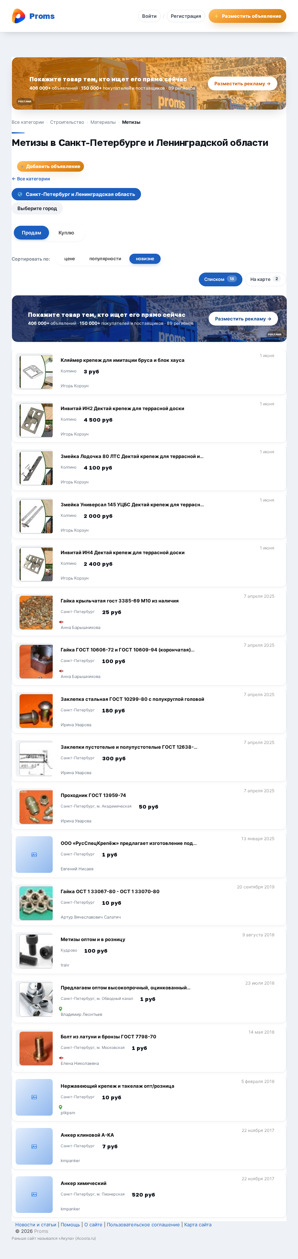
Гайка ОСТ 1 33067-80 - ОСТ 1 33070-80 (110, 891)
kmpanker (70, 1161)
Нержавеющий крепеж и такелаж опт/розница (117, 1086)
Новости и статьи (35, 1224)
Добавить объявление (50, 166)
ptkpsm (68, 1113)
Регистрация (186, 16)
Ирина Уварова (76, 725)
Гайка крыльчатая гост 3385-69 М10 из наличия (120, 601)
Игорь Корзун (75, 386)
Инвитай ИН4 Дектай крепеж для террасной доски (123, 552)
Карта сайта (198, 1224)
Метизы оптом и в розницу (93, 939)
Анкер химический (83, 1183)
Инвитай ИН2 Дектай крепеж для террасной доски (122, 408)
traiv (65, 965)
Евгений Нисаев (77, 869)
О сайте (93, 1224)
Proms (41, 1231)
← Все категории (31, 178)
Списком (219, 279)
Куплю (66, 233)
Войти (149, 16)
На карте (264, 279)
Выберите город (37, 208)
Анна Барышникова (80, 628)
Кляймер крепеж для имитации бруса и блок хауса (123, 360)
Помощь (70, 1224)
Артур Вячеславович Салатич (91, 917)
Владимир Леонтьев (81, 1015)
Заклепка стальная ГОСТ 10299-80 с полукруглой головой (132, 699)
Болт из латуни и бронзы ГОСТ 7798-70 (108, 1036)
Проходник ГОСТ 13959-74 (93, 795)
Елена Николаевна (80, 1064)
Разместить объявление (251, 16)
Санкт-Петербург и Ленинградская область (80, 194)
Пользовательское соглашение (143, 1224)
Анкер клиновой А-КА (87, 1135)
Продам (31, 233)
